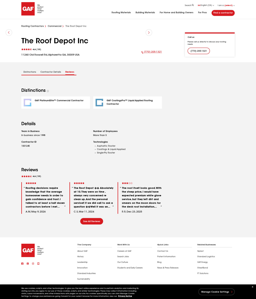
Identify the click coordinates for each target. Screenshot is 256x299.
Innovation (82, 268)
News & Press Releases (168, 268)
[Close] (252, 287)
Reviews (69, 72)
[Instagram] (33, 263)
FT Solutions (202, 274)
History (80, 257)
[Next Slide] (149, 33)
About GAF (82, 251)
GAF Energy (202, 262)
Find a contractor (223, 13)
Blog (159, 262)
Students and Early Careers (130, 268)
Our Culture (122, 262)
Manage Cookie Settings (215, 292)
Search (188, 6)
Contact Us (162, 251)
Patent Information (166, 257)
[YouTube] (38, 263)
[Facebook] (22, 263)
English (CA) (206, 5)
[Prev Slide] (9, 33)
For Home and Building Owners (176, 13)
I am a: (225, 6)
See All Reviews (91, 221)
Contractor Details (50, 72)
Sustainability (83, 279)
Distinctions (29, 72)
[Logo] (32, 15)
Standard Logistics (206, 257)
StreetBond (202, 268)
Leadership (82, 262)
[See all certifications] (48, 91)
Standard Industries (86, 274)
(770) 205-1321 (152, 54)
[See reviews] (31, 49)
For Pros (202, 13)
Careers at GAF (124, 251)
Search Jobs (123, 257)
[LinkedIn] (28, 263)
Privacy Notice (125, 296)
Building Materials (145, 13)
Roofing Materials (121, 13)
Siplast (200, 251)
